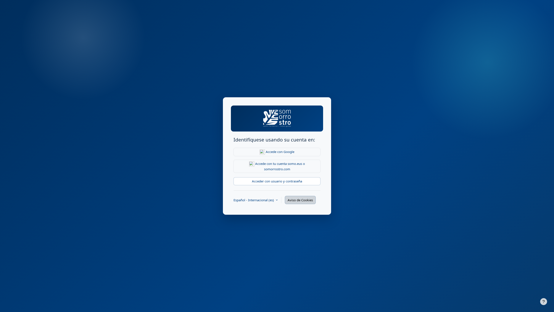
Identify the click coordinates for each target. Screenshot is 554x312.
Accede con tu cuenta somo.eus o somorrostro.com (279, 166)
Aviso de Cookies (300, 200)
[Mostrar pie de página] (543, 301)
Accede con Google (279, 152)
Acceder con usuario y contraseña (277, 181)
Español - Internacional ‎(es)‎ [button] (254, 200)
